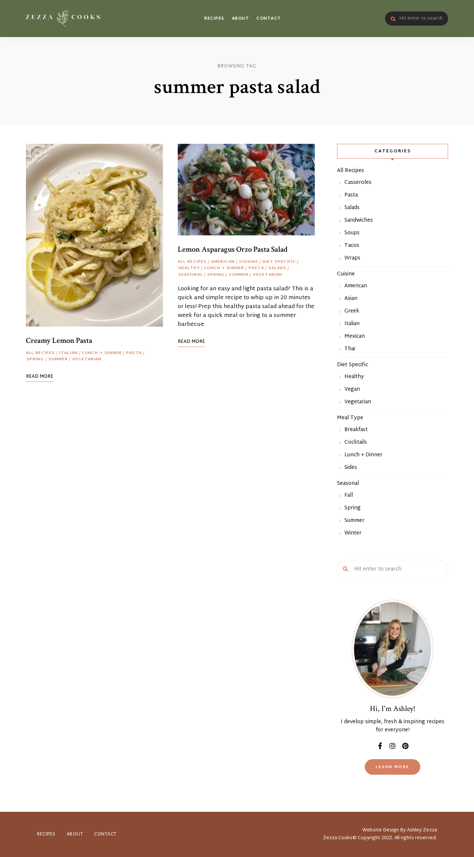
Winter (352, 533)
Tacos (351, 245)
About (240, 18)
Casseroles (357, 182)
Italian (68, 353)
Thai (349, 349)
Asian (350, 298)
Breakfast (356, 429)
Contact (268, 18)
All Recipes (40, 353)
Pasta (134, 353)
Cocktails (355, 442)
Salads (277, 268)
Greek (351, 311)
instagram (392, 745)
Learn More (392, 767)
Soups (352, 233)
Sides (350, 467)
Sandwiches (358, 220)
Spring (35, 359)
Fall (348, 495)
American (223, 262)
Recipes (214, 18)
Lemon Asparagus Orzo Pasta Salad (233, 249)
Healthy (189, 268)
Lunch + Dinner (102, 353)
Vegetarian (86, 359)
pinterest (405, 745)
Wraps (352, 258)
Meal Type (350, 418)
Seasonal (190, 275)
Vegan (352, 389)
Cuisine (248, 262)
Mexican (354, 336)
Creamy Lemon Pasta (59, 340)
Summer (58, 359)
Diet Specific (279, 262)
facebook (379, 745)
